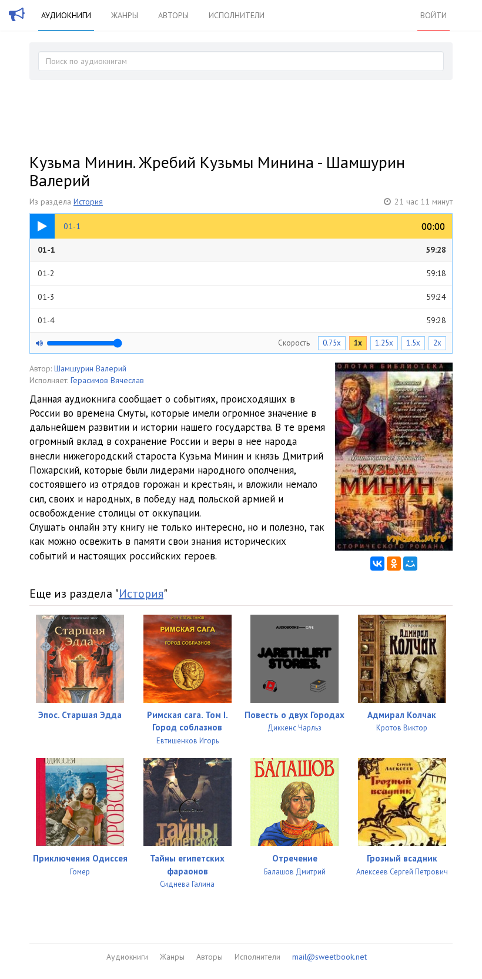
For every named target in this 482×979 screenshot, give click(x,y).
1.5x (413, 343)
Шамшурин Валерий (90, 368)
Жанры (124, 15)
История (88, 201)
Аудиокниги (66, 15)
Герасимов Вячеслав (107, 380)
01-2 (242, 273)
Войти (433, 15)
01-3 (242, 296)
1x (358, 343)
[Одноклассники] (394, 563)
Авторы (173, 15)
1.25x (384, 343)
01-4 (242, 320)
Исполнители (237, 15)
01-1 (242, 249)
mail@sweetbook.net (329, 956)
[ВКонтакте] (377, 563)
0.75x (332, 343)
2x (437, 343)
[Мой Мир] (410, 563)
